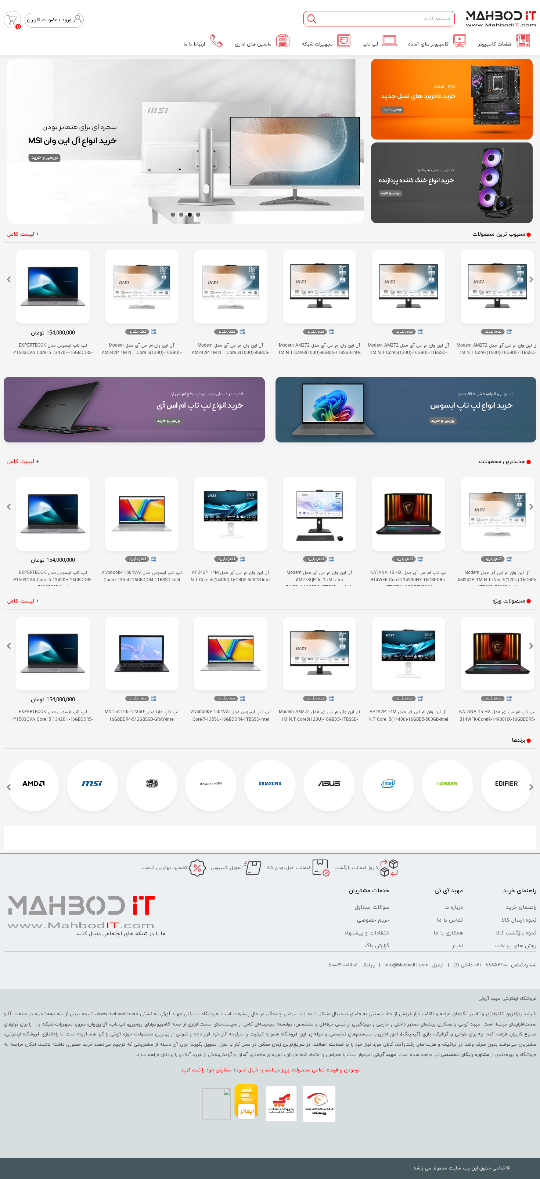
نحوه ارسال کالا (518, 920)
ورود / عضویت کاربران (49, 20)
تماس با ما (450, 920)
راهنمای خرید (521, 907)
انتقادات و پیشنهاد (366, 933)
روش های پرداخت (515, 946)
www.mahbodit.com (117, 1014)
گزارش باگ (377, 946)
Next (14, 139)
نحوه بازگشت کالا (516, 933)
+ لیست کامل (23, 234)
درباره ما (453, 907)
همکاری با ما (448, 933)
